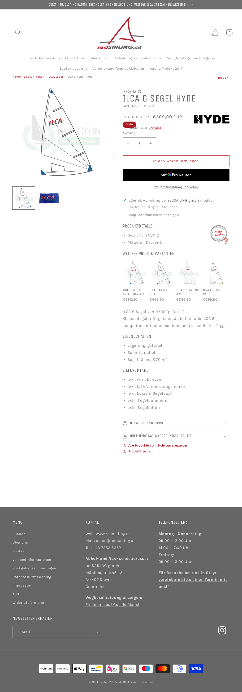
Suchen (19, 534)
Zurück (222, 77)
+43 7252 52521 (108, 547)
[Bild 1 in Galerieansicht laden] (24, 198)
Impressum (23, 585)
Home (17, 76)
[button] (18, 32)
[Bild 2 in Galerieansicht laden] (49, 198)
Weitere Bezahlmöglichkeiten (176, 187)
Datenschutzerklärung (32, 577)
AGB (16, 594)
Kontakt (19, 551)
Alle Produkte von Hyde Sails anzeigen (158, 445)
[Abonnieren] (96, 632)
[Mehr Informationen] (218, 233)
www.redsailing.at (113, 534)
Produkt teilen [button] (140, 451)
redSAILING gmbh (110, 682)
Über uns (20, 542)
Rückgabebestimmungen (34, 568)
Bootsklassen (34, 76)
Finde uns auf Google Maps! (112, 604)
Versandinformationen (32, 560)
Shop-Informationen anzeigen (153, 215)
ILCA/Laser (55, 76)
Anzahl (129, 133)
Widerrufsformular (28, 603)
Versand (155, 128)
